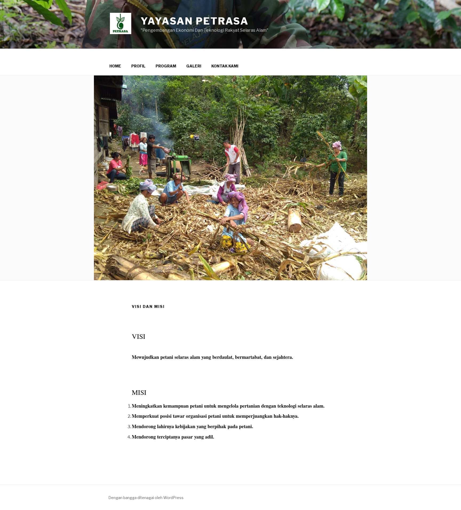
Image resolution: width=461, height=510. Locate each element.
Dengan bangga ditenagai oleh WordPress (146, 497)
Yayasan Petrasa (195, 21)
